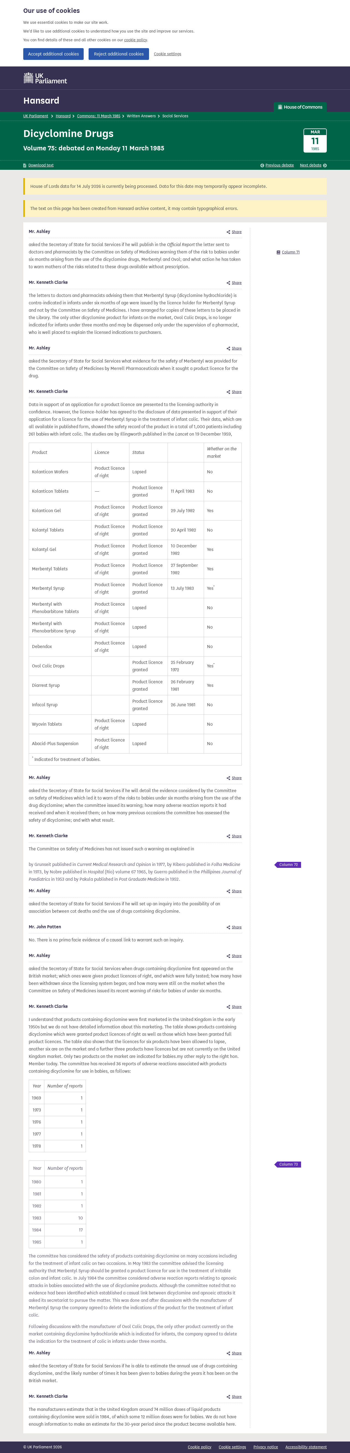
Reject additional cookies (119, 54)
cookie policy (135, 40)
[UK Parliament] (45, 78)
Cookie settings (167, 54)
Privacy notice (265, 1447)
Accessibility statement (306, 1447)
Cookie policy (199, 1447)
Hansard (41, 100)
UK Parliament (35, 116)
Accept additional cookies (53, 54)
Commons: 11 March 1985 (98, 116)
